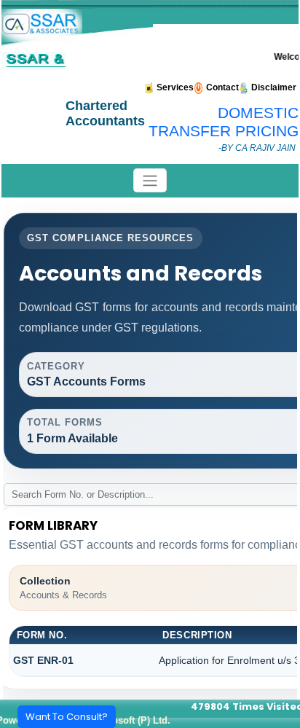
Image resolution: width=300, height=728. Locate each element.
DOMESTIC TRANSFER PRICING (224, 122)
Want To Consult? (66, 717)
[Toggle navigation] (150, 180)
